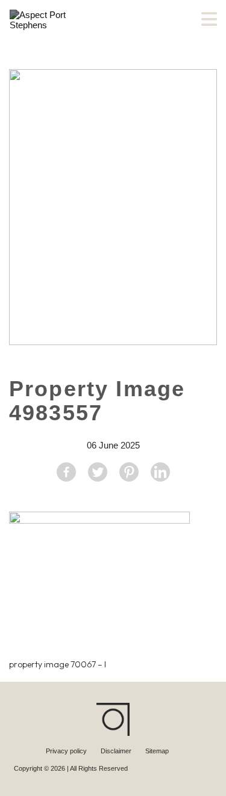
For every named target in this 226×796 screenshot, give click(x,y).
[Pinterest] (129, 472)
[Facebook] (66, 472)
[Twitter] (97, 472)
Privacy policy (67, 751)
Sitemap (157, 751)
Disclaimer (117, 751)
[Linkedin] (160, 472)
